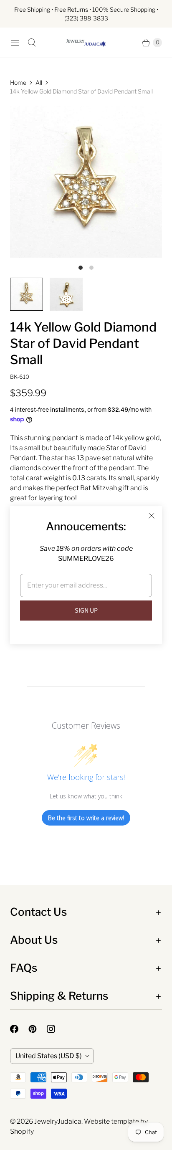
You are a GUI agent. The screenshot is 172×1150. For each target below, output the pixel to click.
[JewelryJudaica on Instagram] (56, 1029)
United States (48, 1056)
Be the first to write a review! (86, 818)
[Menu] (15, 43)
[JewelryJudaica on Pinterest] (37, 1029)
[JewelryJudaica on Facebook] (19, 1029)
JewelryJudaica (57, 1121)
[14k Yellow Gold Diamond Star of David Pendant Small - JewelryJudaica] (86, 182)
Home (18, 82)
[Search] (31, 43)
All (38, 82)
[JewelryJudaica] (86, 42)
